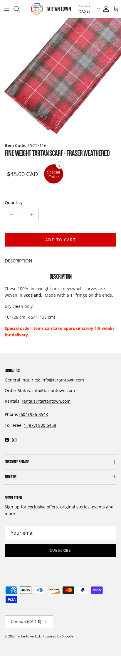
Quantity (14, 202)
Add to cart (60, 239)
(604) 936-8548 (33, 414)
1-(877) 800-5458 (40, 425)
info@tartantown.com (62, 380)
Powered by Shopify (58, 636)
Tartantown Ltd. (28, 636)
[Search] (19, 8)
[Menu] (6, 8)
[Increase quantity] (33, 214)
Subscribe (60, 550)
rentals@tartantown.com (46, 401)
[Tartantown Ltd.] (51, 9)
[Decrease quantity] (10, 214)
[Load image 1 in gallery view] (60, 78)
